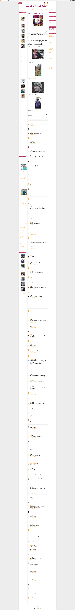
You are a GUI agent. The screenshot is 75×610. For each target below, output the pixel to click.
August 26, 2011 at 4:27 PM (33, 264)
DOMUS (38, 606)
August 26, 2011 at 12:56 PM (33, 195)
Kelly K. (31, 217)
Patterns (33, 9)
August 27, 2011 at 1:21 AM (33, 307)
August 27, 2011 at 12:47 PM (33, 346)
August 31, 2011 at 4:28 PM (33, 517)
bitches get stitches (51, 38)
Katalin (30, 197)
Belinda (30, 271)
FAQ (28, 9)
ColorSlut (31, 202)
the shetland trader (51, 67)
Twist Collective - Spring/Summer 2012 (22, 237)
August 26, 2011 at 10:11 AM (33, 125)
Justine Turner (34, 78)
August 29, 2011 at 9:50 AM (33, 428)
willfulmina (31, 510)
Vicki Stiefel (45, 30)
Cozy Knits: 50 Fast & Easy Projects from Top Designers (23, 184)
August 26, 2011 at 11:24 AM (33, 162)
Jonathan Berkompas (32, 545)
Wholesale (46, 9)
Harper (30, 236)
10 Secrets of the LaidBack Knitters (39, 30)
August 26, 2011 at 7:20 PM (33, 278)
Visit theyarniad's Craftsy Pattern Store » (51, 73)
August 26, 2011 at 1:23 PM (33, 214)
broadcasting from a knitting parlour (33, 463)
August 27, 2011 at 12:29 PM (33, 337)
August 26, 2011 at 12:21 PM (33, 180)
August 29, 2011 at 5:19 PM (33, 456)
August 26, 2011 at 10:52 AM (33, 143)
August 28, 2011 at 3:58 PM (33, 409)
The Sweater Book (22, 159)
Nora (30, 261)
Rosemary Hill (34, 60)
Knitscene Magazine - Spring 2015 (23, 163)
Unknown (31, 435)
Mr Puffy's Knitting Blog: (32, 359)
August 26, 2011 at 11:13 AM (33, 157)
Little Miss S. (31, 182)
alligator (30, 255)
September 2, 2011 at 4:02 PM (33, 585)
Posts (50, 22)
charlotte (31, 524)
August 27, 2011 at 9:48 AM (33, 327)
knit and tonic (50, 49)
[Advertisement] (52, 87)
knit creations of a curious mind (51, 51)
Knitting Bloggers (24, 293)
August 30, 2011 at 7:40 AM (33, 479)
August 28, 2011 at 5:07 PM (33, 416)
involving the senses (51, 48)
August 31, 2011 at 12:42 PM (33, 508)
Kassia (30, 232)
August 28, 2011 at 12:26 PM (33, 405)
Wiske (30, 348)
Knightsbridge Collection (23, 174)
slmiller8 (31, 391)
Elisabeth (31, 468)
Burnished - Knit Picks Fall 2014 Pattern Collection (23, 178)
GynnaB (31, 596)
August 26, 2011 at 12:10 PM (33, 175)
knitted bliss (50, 53)
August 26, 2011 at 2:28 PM (33, 229)
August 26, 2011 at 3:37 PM (33, 259)
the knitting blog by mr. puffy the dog (51, 63)
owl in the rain (50, 58)
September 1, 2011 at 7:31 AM (33, 526)
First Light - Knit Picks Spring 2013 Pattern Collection (23, 223)
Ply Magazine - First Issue (23, 206)
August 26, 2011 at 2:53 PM (33, 234)
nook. (30, 145)
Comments (51, 23)
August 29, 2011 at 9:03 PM (33, 470)
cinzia (30, 374)
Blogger (41, 608)
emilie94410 (31, 519)
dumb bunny (50, 42)
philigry (50, 60)
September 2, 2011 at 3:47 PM (33, 580)
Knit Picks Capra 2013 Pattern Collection (23, 200)
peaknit (50, 59)
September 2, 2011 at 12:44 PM (33, 550)
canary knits (50, 41)
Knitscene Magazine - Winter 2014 (23, 171)
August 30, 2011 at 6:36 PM (33, 498)
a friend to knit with (51, 35)
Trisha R (31, 477)
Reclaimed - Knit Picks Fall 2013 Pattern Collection (23, 203)
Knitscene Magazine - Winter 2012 (23, 230)
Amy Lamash (31, 127)
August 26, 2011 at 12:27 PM (33, 185)
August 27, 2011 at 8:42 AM (33, 322)
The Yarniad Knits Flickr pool (51, 29)
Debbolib (31, 222)
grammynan (31, 402)
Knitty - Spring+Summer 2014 (24, 181)
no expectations (50, 57)
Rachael (31, 123)
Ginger (30, 319)
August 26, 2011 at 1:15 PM (33, 199)
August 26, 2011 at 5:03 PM (33, 273)
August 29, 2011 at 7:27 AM (33, 423)
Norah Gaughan (36, 110)
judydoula (31, 505)
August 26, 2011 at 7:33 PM (33, 288)
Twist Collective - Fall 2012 (23, 233)
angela (30, 454)
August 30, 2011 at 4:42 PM (33, 493)
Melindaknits (31, 354)
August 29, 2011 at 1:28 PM (33, 442)
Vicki (30, 587)
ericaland (50, 43)
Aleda (30, 173)
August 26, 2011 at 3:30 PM (33, 248)
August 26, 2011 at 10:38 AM (33, 138)
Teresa (30, 295)
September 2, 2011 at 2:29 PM (33, 565)
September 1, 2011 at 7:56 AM (33, 533)
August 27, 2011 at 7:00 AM (33, 311)
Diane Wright (31, 380)
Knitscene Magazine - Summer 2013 (23, 213)
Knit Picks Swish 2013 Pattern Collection (23, 196)
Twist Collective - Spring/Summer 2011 (22, 246)
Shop (41, 9)
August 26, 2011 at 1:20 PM (33, 209)
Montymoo (31, 334)
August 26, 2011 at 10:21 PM (33, 302)
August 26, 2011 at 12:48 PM (33, 190)
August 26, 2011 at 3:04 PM (33, 238)
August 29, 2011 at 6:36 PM (33, 466)
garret (30, 339)
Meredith (31, 281)
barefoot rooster (50, 37)
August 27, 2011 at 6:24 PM (33, 366)
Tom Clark (37, 94)
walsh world (50, 68)
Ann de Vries (31, 136)
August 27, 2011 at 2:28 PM (33, 352)
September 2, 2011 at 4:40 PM (33, 589)
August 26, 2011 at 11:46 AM (33, 166)
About (24, 9)
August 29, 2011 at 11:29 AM (33, 437)
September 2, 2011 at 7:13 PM (33, 598)
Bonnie (30, 425)
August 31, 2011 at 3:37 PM (33, 512)
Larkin (30, 369)
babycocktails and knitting (51, 36)
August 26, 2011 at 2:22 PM (33, 224)
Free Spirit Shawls (22, 209)
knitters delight (50, 54)
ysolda (49, 70)
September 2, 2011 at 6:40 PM (33, 594)
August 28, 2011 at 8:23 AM (33, 389)
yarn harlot (50, 69)
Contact (51, 9)
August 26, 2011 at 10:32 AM (33, 134)
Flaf (30, 241)
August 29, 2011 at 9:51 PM (33, 475)
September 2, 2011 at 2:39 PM (33, 572)
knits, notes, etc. (50, 52)
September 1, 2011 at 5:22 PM (33, 537)
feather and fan (50, 44)
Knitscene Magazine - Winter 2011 (23, 243)
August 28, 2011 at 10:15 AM (33, 394)
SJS (30, 150)
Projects (37, 9)
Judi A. (30, 528)
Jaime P (30, 515)
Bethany (31, 309)
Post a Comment (30, 600)
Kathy (30, 344)
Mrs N (30, 286)
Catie (30, 132)
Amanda (31, 557)
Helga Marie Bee (31, 445)
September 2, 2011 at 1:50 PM (33, 559)
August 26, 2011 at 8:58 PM (33, 297)
